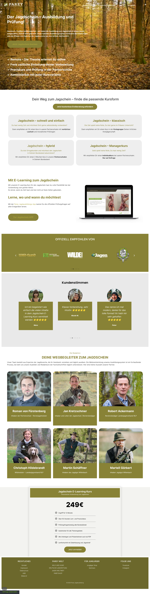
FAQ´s (121, 5)
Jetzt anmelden (75, 549)
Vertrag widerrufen (9, 592)
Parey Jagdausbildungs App (25, 204)
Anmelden (131, 5)
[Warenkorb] (145, 4)
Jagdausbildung (88, 5)
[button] (16, 255)
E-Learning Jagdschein (106, 5)
